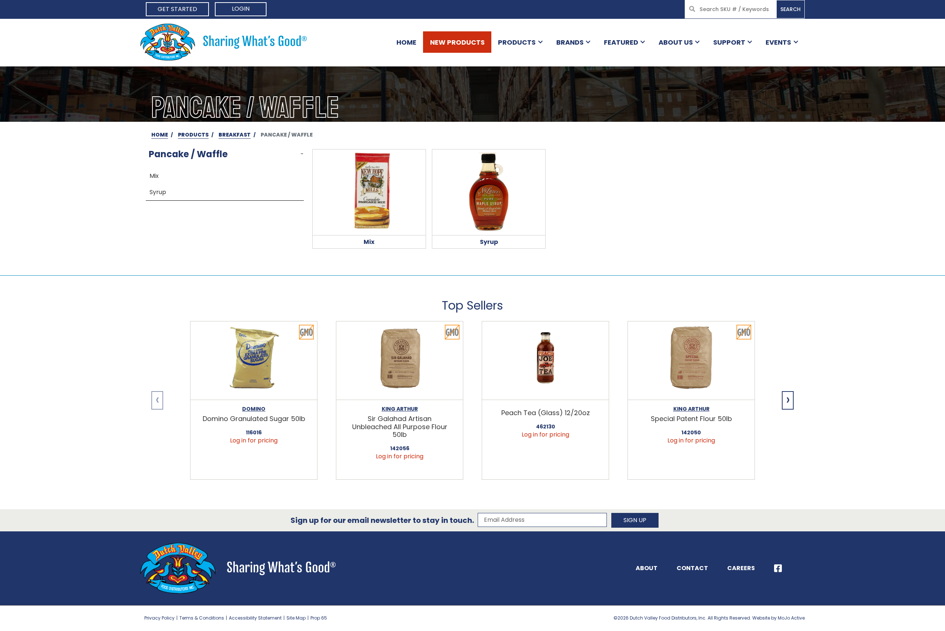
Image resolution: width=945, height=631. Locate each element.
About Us (676, 42)
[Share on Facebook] (778, 568)
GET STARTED (177, 9)
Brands (570, 42)
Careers (741, 568)
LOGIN (241, 8)
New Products (457, 42)
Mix (154, 176)
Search (790, 9)
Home (406, 42)
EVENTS (778, 42)
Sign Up (634, 520)
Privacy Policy (159, 618)
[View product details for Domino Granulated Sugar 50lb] (253, 360)
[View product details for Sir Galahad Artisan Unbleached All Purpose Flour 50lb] (399, 360)
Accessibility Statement (255, 618)
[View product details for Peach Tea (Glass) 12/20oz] (545, 360)
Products (517, 42)
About (646, 568)
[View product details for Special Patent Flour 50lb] (691, 360)
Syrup (158, 192)
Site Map (296, 618)
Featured (621, 42)
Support (729, 42)
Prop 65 (318, 618)
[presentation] (157, 400)
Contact (692, 568)
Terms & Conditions (201, 618)
